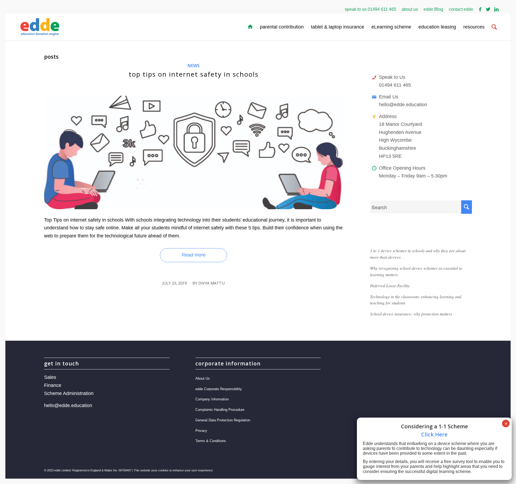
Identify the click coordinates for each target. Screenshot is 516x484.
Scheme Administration (69, 393)
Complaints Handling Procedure (219, 410)
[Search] (494, 26)
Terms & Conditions (210, 441)
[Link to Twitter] (488, 9)
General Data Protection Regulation (222, 420)
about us (410, 9)
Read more (194, 255)
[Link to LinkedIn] (496, 9)
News (193, 66)
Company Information (212, 399)
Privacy (201, 431)
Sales (50, 377)
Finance (52, 385)
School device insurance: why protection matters (411, 313)
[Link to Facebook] (480, 9)
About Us (202, 378)
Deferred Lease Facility (390, 285)
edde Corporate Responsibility (218, 389)
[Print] (193, 152)
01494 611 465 (382, 9)
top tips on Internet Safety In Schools (194, 74)
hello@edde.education (403, 104)
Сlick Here (434, 434)
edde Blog (433, 9)
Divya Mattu (211, 283)
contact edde (461, 9)
